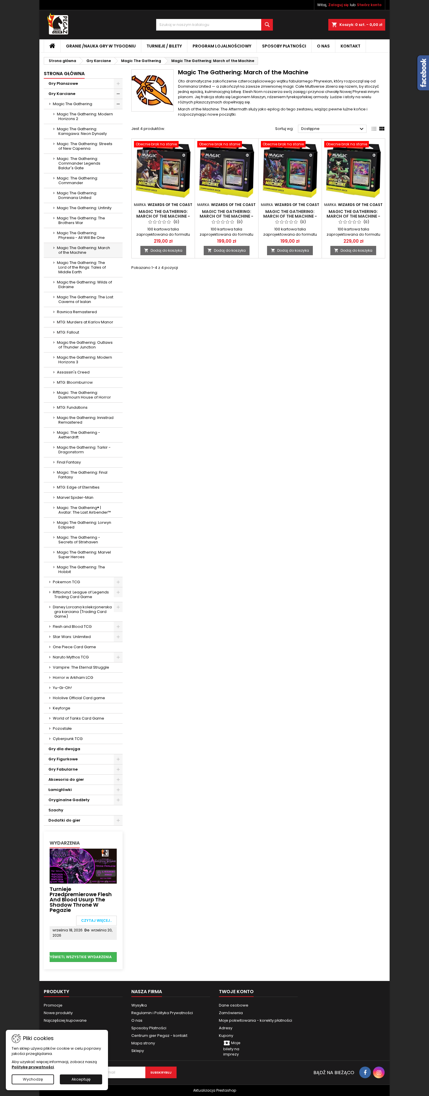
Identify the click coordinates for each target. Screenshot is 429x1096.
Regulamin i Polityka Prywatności (162, 1013)
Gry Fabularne (63, 769)
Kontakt (350, 46)
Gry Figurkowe (63, 759)
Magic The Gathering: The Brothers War (81, 220)
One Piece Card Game (74, 647)
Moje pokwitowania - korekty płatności (255, 1020)
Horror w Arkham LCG (73, 677)
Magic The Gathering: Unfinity (84, 208)
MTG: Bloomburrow (75, 382)
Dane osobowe (233, 1005)
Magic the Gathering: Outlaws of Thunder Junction (85, 345)
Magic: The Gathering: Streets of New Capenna (84, 146)
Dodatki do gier (64, 820)
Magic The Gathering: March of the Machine (83, 250)
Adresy (225, 1028)
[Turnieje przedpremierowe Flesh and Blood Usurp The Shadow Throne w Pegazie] (83, 865)
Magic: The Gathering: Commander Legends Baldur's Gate (78, 163)
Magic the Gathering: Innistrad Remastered (85, 420)
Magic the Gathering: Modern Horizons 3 (84, 360)
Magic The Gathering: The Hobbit (81, 569)
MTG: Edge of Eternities (78, 487)
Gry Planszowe (63, 83)
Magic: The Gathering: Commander (77, 180)
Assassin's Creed (73, 372)
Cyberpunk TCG (68, 738)
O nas (323, 46)
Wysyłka (139, 1005)
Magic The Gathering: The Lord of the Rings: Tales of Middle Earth (81, 267)
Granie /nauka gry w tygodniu (101, 46)
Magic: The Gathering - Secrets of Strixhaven (78, 540)
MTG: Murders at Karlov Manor (85, 322)
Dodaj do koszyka (163, 250)
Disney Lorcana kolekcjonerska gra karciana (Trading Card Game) (82, 611)
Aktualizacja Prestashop (214, 1090)
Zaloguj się (338, 4)
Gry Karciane (61, 93)
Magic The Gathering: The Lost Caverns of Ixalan (85, 299)
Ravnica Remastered (77, 312)
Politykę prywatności (33, 1067)
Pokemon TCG (66, 582)
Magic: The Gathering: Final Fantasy (82, 475)
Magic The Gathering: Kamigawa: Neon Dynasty (82, 131)
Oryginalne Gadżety (69, 800)
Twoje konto (236, 991)
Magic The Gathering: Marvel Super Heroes (84, 554)
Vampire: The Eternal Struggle (81, 667)
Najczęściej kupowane (65, 1020)
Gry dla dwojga (64, 749)
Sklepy (137, 1050)
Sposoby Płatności (284, 46)
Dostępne (333, 129)
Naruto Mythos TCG (71, 657)
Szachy (55, 810)
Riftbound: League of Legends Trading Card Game (81, 594)
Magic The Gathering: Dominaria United (77, 195)
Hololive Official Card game (79, 698)
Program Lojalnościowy (222, 46)
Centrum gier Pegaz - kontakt (159, 1035)
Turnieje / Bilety (164, 46)
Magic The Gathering (72, 104)
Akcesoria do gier (66, 779)
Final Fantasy (69, 462)
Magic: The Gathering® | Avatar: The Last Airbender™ (84, 510)
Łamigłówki (60, 789)
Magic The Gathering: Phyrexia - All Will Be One (81, 235)
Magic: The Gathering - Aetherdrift (78, 435)
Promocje (53, 1005)
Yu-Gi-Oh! (62, 687)
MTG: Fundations (72, 407)
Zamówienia (231, 1013)
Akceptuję (81, 1079)
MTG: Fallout (68, 332)
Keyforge (61, 708)
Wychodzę (33, 1079)
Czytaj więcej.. (96, 920)
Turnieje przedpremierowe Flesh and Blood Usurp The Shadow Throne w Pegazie (81, 899)
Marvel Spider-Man (75, 497)
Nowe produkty (58, 1013)
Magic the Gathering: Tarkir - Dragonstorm (84, 450)
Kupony (226, 1035)
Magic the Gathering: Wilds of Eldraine (84, 284)
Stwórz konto (369, 4)
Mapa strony (143, 1043)
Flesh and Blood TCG (72, 626)
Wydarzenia (65, 843)
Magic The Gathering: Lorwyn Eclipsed (84, 525)
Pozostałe (62, 728)
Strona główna (64, 73)
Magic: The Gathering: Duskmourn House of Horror (84, 395)
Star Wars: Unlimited (72, 636)
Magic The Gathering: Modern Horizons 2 (85, 116)
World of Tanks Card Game (78, 718)
